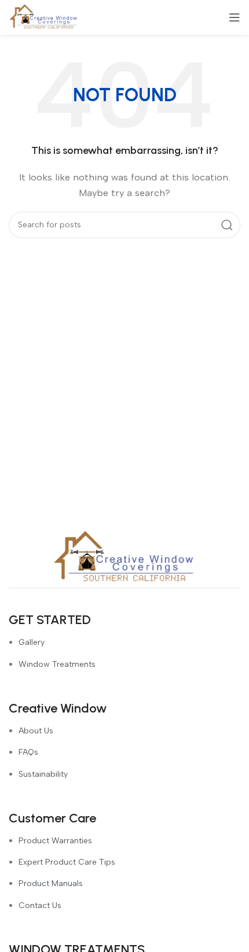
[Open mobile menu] (234, 17)
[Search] (227, 225)
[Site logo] (44, 17)
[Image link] (124, 557)
